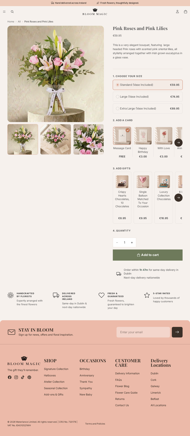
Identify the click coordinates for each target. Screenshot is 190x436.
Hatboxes (50, 375)
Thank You (86, 381)
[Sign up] (177, 332)
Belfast (155, 398)
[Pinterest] (29, 377)
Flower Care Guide (126, 392)
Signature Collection (56, 369)
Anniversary (87, 375)
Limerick (156, 392)
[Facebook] (9, 377)
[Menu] (4, 11)
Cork (153, 379)
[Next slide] (178, 143)
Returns (120, 398)
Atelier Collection (54, 381)
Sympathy (86, 388)
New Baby (86, 394)
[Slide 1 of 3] (22, 139)
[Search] (12, 12)
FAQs (118, 379)
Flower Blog (122, 386)
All (19, 21)
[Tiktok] (22, 377)
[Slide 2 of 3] (55, 139)
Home (10, 21)
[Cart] (185, 12)
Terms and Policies (95, 423)
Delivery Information (127, 373)
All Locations (158, 405)
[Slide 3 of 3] (88, 139)
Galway (155, 386)
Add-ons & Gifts (53, 394)
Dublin (154, 373)
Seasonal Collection (56, 388)
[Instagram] (16, 377)
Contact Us (122, 405)
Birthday (85, 369)
